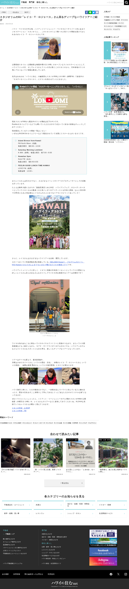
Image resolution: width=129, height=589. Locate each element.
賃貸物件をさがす (9, 545)
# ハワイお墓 (58, 423)
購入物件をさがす (9, 539)
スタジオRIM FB (19, 411)
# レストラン (108, 29)
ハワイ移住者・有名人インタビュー (54, 558)
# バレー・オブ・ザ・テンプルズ (43, 423)
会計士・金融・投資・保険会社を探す (54, 537)
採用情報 (16, 574)
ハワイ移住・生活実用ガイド (51, 563)
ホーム (2, 8)
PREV (4, 12)
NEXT (26, 12)
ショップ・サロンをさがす (51, 552)
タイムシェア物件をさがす (12, 542)
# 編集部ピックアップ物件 (112, 20)
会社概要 (5, 574)
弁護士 (38, 505)
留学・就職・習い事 (11, 513)
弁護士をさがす (47, 534)
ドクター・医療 (105, 505)
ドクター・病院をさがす (50, 540)
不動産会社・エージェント (14, 505)
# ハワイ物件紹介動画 (110, 23)
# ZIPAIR (75, 423)
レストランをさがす (48, 550)
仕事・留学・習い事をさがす (51, 547)
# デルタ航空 (17, 423)
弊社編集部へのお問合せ (34, 574)
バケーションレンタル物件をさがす (15, 547)
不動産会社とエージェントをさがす (15, 553)
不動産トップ (10, 534)
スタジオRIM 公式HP (21, 408)
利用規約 (51, 574)
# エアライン (92, 423)
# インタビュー (27, 423)
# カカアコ (116, 29)
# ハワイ (121, 23)
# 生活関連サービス (6, 423)
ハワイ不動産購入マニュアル (12, 563)
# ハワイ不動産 (115, 17)
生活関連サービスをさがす (51, 555)
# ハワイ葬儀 (67, 423)
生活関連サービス (12, 8)
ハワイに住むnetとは (115, 2)
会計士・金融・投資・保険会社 (78, 505)
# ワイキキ (124, 20)
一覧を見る (15, 12)
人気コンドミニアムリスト (12, 550)
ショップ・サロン (74, 513)
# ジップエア (83, 423)
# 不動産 (106, 17)
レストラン (40, 513)
